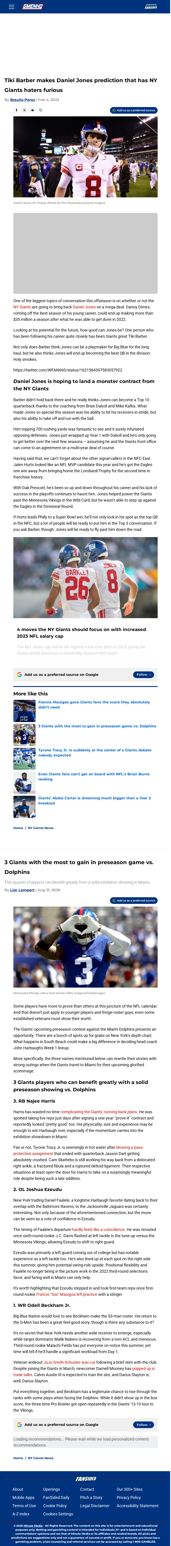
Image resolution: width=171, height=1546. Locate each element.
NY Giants (22, 307)
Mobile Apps (23, 1497)
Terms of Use (24, 1505)
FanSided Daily (56, 1497)
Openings (51, 1489)
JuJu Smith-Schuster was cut (69, 1362)
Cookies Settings (58, 1514)
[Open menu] (11, 6)
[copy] (40, 110)
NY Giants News (40, 828)
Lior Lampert (22, 890)
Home (18, 828)
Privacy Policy (129, 1497)
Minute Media (33, 1525)
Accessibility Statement (138, 1505)
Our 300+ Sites (129, 1489)
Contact (87, 1489)
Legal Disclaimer (95, 1505)
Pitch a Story (91, 1497)
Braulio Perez (22, 100)
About (17, 1489)
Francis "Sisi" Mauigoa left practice (66, 1294)
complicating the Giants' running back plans (99, 1111)
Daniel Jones (84, 307)
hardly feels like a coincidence (98, 1229)
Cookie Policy (55, 1505)
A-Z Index (20, 1514)
